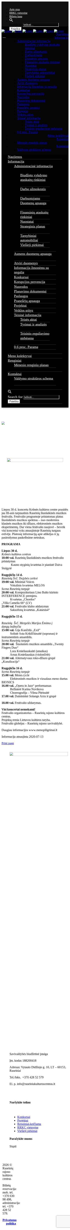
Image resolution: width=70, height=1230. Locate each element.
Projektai (22, 1120)
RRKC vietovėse (18, 12)
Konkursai (23, 1117)
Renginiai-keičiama (29, 1124)
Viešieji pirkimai (27, 1131)
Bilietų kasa (15, 16)
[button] (11, 21)
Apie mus (14, 9)
